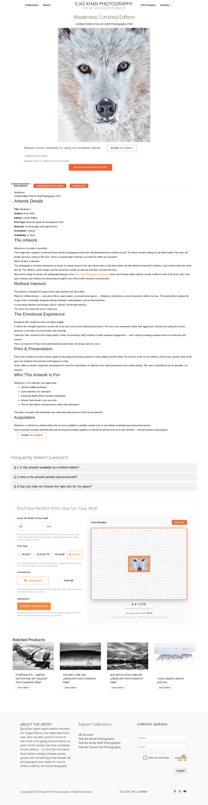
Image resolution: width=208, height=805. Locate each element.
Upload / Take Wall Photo (34, 606)
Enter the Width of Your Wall (32, 518)
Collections (31, 5)
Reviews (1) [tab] (79, 185)
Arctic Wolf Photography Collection (91, 274)
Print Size (22, 546)
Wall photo (23, 598)
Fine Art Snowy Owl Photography (100, 747)
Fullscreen (179, 522)
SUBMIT (180, 771)
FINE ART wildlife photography (104, 8)
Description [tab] (20, 185)
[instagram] (180, 791)
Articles (164, 5)
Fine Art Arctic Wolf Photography (100, 743)
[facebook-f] (175, 791)
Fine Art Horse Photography (96, 739)
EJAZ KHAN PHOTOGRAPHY (104, 3)
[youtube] (185, 791)
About (46, 5)
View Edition (23, 687)
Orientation (23, 572)
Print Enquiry (148, 5)
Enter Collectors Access (90, 167)
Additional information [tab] (50, 185)
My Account (86, 735)
